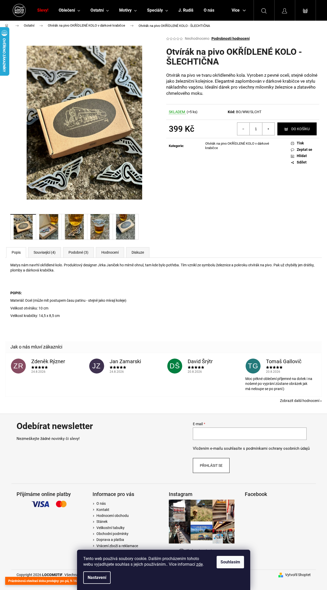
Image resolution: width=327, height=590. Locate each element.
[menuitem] (43, 10)
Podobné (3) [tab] (78, 252)
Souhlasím (230, 562)
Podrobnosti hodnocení (230, 38)
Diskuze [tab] (138, 252)
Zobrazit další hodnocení (299, 401)
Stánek (102, 521)
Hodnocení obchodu (112, 516)
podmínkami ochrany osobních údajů (278, 448)
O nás (101, 503)
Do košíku (300, 129)
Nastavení (97, 577)
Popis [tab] (16, 252)
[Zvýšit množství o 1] (268, 129)
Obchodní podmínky (112, 534)
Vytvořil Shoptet (298, 575)
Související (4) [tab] (45, 252)
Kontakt (102, 510)
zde (199, 564)
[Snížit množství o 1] (243, 129)
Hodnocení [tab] (110, 252)
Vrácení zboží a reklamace (117, 546)
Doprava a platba (110, 540)
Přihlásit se (211, 465)
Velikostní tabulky (110, 528)
